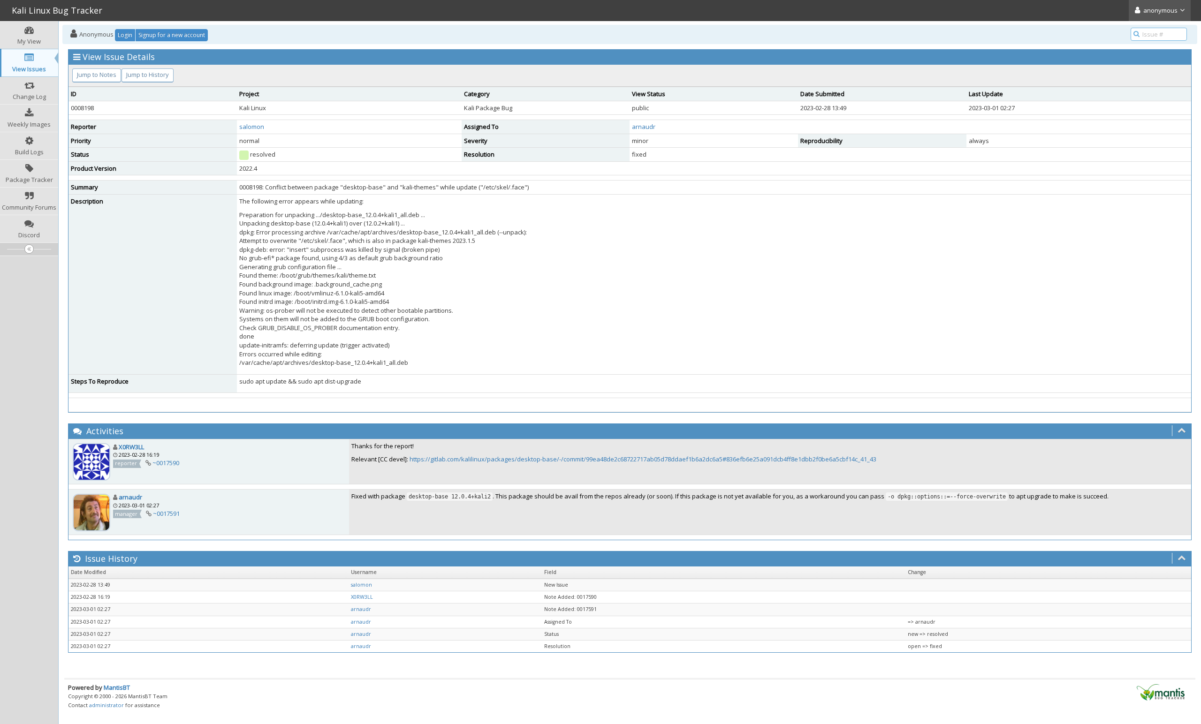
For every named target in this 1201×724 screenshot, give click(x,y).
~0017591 (166, 513)
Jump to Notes (96, 74)
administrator (106, 705)
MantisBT (117, 687)
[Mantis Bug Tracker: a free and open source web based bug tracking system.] (1161, 691)
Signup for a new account (171, 35)
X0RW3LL (131, 447)
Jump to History (147, 74)
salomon (251, 126)
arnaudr (643, 126)
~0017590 (165, 463)
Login (125, 35)
